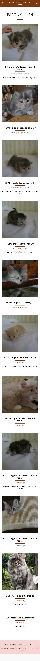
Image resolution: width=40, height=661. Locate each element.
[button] (2, 3)
